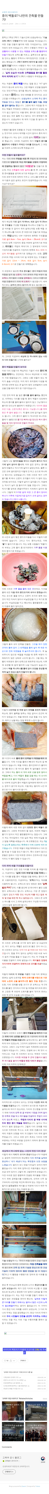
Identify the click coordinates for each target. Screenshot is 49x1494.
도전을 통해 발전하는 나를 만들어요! (15, 1386)
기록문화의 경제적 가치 (11, 1377)
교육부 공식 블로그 (12, 1457)
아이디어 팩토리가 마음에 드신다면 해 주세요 (24, 1351)
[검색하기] (45, 3)
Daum (24, 1486)
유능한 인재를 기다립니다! (11, 1389)
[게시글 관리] (14, 1361)
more (45, 1398)
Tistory (37, 1486)
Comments (7, 1447)
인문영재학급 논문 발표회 (11, 1383)
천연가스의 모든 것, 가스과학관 (13, 1380)
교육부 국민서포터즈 (10, 12)
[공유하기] (10, 1361)
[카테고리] (3, 3)
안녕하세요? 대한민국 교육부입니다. (16, 1466)
